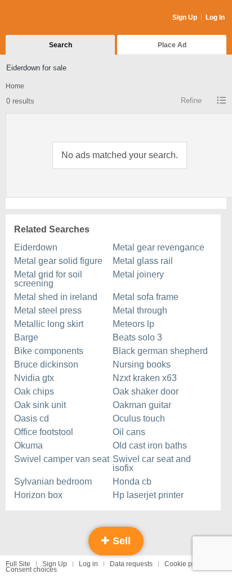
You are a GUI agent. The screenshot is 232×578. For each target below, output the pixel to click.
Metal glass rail (143, 261)
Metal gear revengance (158, 247)
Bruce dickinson (46, 364)
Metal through (140, 310)
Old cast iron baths (150, 445)
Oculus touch (139, 418)
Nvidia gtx (34, 378)
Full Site (18, 564)
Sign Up (184, 17)
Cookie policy (185, 564)
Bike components (48, 351)
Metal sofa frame (146, 297)
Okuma (28, 445)
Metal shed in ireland (55, 297)
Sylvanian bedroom (53, 481)
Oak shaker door (146, 391)
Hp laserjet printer (148, 495)
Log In (215, 17)
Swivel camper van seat (61, 459)
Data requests (131, 564)
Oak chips (34, 391)
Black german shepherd (160, 351)
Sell (120, 540)
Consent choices (31, 569)
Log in (88, 564)
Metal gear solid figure (58, 261)
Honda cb (132, 481)
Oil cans (129, 432)
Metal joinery (138, 274)
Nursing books (142, 364)
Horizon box (38, 495)
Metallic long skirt (48, 324)
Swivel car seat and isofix (152, 463)
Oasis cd (31, 418)
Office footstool (43, 432)
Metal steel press (48, 310)
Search (60, 45)
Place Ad (172, 45)
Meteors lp (133, 324)
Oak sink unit (40, 405)
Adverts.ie (50, 18)
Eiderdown (35, 247)
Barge (26, 337)
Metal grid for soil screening (48, 279)
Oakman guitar (142, 405)
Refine (191, 100)
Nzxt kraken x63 (145, 378)
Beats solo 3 (137, 337)
